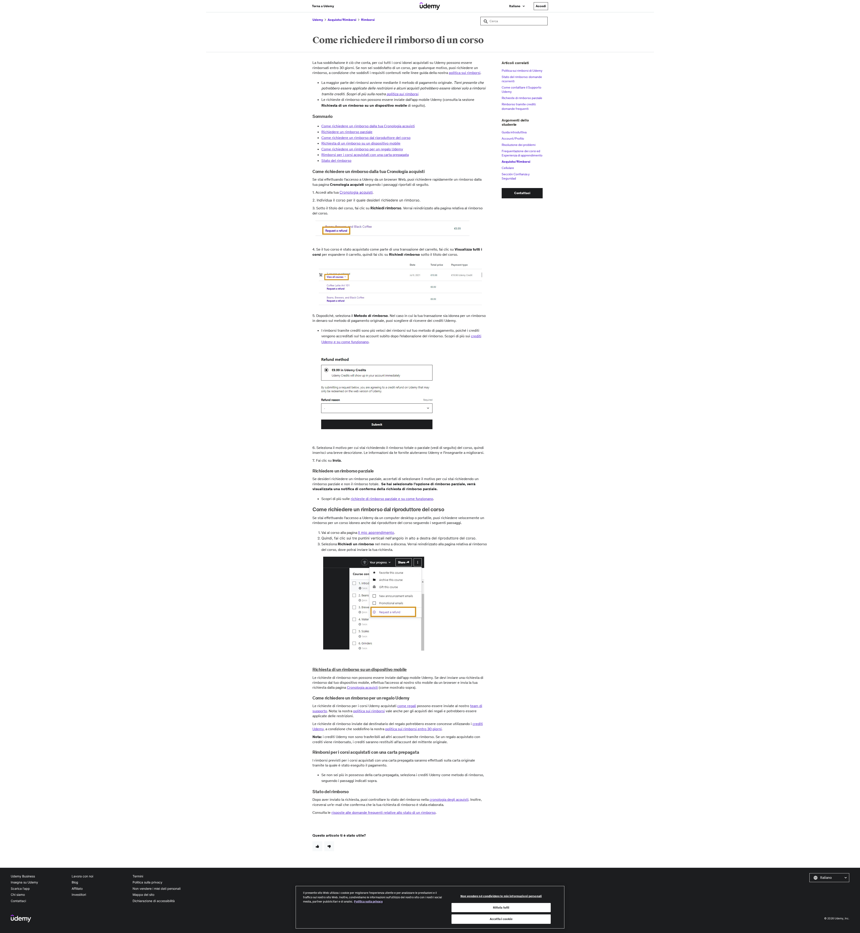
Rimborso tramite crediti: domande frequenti (519, 106)
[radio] (317, 846)
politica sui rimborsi (464, 72)
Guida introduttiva (514, 132)
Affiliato (77, 888)
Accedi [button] (541, 6)
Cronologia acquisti (356, 192)
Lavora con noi (82, 876)
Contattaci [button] (522, 193)
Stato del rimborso (336, 160)
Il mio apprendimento (376, 532)
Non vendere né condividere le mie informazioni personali (501, 896)
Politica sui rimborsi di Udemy (522, 71)
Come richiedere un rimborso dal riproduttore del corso (366, 137)
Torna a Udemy (323, 6)
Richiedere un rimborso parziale (346, 132)
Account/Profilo (513, 138)
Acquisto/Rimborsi (342, 20)
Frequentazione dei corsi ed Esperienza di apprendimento (522, 153)
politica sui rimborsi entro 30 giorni (413, 729)
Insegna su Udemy (24, 882)
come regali (406, 706)
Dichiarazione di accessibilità (154, 901)
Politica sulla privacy (147, 882)
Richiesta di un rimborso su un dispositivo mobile (360, 143)
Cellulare (508, 168)
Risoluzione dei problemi (518, 145)
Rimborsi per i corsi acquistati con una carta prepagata (365, 154)
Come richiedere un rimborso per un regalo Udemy (362, 149)
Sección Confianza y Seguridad (516, 176)
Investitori (79, 894)
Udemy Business (23, 876)
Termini (138, 876)
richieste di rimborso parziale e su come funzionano (392, 498)
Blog (75, 882)
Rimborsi (368, 20)
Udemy (317, 20)
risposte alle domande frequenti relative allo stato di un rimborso (383, 812)
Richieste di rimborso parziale (522, 98)
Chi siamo (18, 894)
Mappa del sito (143, 894)
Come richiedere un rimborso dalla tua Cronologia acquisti (368, 126)
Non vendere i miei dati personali (157, 888)
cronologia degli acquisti (449, 799)
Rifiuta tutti (501, 907)
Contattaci (18, 901)
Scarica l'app (20, 888)
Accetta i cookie (501, 919)
